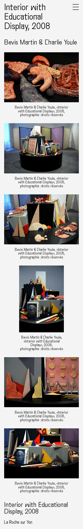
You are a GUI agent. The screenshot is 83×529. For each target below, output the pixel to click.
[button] (76, 9)
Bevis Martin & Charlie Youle (40, 42)
